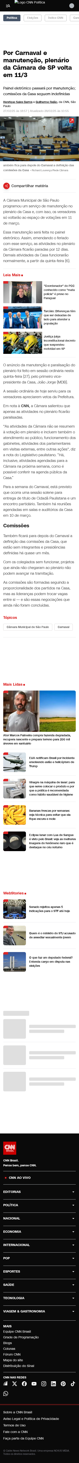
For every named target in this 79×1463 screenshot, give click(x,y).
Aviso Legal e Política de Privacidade (31, 1418)
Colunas (9, 1348)
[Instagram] (43, 1383)
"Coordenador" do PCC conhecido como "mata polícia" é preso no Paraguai (59, 292)
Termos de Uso (14, 1425)
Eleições (32, 18)
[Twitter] (14, 1383)
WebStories (13, 893)
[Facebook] (24, 1383)
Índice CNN (55, 18)
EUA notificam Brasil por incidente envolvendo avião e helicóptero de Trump (52, 762)
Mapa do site (13, 1360)
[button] (39, 146)
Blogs (7, 1343)
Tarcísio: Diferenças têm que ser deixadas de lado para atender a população (60, 317)
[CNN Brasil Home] (37, 5)
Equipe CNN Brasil (17, 1331)
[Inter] (5, 1383)
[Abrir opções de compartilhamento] (6, 186)
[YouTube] (34, 1383)
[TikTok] (72, 1383)
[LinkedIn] (53, 1383)
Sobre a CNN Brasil (17, 1412)
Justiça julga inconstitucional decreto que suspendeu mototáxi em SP (59, 343)
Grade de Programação (21, 1337)
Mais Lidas (12, 684)
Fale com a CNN (15, 1431)
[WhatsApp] (5, 1393)
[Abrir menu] (8, 5)
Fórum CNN (11, 1354)
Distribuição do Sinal (18, 1366)
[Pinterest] (63, 1383)
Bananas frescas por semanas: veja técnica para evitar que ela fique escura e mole (49, 815)
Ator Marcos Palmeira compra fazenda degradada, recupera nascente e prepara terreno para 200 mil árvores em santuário (37, 739)
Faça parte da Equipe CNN (23, 1438)
